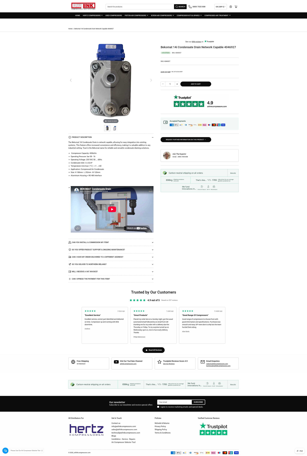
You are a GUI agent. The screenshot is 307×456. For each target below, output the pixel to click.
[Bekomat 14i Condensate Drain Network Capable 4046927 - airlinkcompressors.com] (107, 128)
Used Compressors (113, 15)
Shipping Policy (161, 429)
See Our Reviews (169, 364)
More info (233, 173)
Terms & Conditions (163, 433)
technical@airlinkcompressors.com (218, 366)
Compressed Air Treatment (216, 15)
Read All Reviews (155, 350)
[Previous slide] (70, 80)
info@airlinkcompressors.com (124, 426)
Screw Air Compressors (161, 15)
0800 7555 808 (183, 157)
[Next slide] (151, 80)
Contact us (116, 423)
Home (77, 15)
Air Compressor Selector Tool (124, 442)
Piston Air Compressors (135, 15)
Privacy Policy (160, 426)
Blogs (114, 436)
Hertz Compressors (91, 15)
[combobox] (146, 6)
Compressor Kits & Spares (188, 15)
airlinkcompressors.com (128, 364)
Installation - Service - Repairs (123, 439)
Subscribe (198, 402)
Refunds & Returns (162, 423)
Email (175, 157)
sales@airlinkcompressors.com (217, 364)
